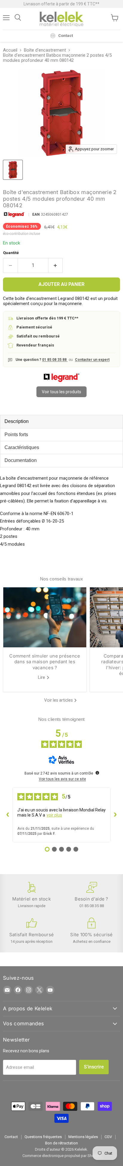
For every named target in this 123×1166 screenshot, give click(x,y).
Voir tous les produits (61, 391)
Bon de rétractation (61, 1143)
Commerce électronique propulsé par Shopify (61, 1155)
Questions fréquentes (43, 1137)
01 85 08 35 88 (54, 360)
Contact (11, 1137)
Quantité (11, 252)
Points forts (16, 434)
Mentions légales (83, 1137)
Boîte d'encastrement (45, 50)
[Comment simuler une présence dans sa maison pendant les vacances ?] (44, 617)
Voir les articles (59, 700)
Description (16, 421)
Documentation (20, 460)
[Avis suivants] (115, 815)
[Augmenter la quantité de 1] (55, 265)
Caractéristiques (21, 447)
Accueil (10, 50)
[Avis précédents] (8, 815)
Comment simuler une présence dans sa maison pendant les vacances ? (44, 661)
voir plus (54, 815)
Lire (42, 677)
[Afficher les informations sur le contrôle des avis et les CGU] (97, 772)
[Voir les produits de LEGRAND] (61, 380)
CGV (108, 1137)
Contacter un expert (92, 360)
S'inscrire (94, 1067)
